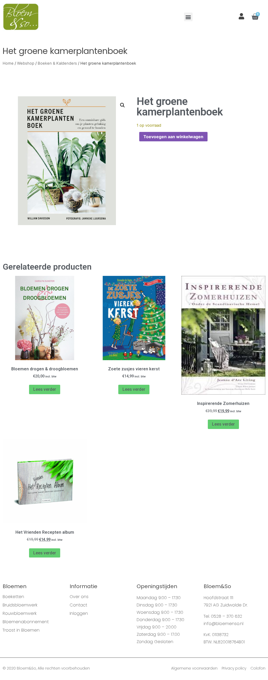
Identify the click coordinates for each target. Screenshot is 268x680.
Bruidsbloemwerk (20, 605)
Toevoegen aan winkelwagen (173, 136)
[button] (188, 17)
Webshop (25, 63)
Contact (78, 605)
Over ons (79, 596)
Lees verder (44, 389)
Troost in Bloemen (21, 630)
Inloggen (79, 613)
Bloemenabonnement (26, 622)
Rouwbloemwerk (20, 613)
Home (8, 63)
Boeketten (13, 596)
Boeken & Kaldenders (57, 63)
